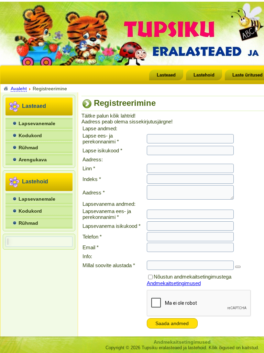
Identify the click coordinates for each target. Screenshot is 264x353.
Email (90, 247)
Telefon (92, 237)
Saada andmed (172, 323)
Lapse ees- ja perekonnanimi (100, 138)
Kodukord (30, 135)
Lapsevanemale (37, 123)
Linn (88, 168)
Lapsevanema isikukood (111, 226)
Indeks (91, 179)
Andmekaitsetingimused (174, 283)
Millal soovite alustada (108, 265)
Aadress (93, 192)
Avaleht (19, 88)
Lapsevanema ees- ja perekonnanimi (106, 214)
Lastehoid (204, 75)
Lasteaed (166, 75)
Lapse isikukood (102, 150)
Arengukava (33, 159)
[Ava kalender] (238, 267)
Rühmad (28, 147)
